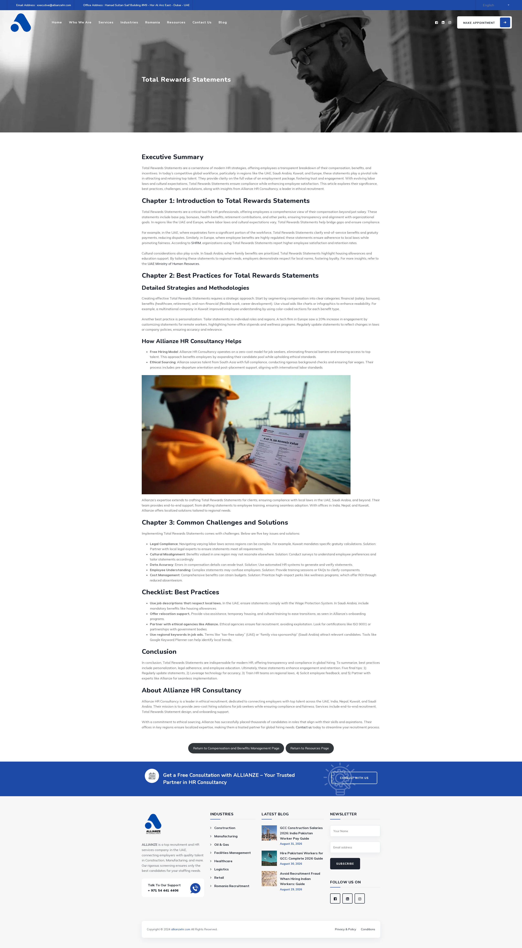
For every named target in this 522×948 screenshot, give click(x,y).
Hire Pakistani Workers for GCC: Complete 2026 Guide (301, 855)
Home (57, 22)
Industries (129, 22)
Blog (223, 22)
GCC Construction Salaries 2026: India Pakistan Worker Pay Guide (301, 833)
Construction (224, 828)
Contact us (304, 727)
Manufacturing (226, 836)
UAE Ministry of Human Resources (173, 264)
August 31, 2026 (291, 843)
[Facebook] (436, 22)
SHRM (196, 243)
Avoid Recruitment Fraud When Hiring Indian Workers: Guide (300, 878)
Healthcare (223, 861)
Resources (176, 22)
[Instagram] (450, 22)
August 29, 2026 (291, 889)
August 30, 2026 (291, 863)
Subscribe (345, 864)
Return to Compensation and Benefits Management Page (236, 748)
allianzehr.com (180, 929)
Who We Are (80, 22)
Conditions (368, 929)
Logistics (221, 869)
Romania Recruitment (231, 886)
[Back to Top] (261, 923)
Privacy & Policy (345, 929)
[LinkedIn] (443, 22)
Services (106, 22)
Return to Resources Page (309, 748)
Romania (152, 22)
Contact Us (202, 22)
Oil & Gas (221, 844)
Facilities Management (232, 853)
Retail (219, 877)
